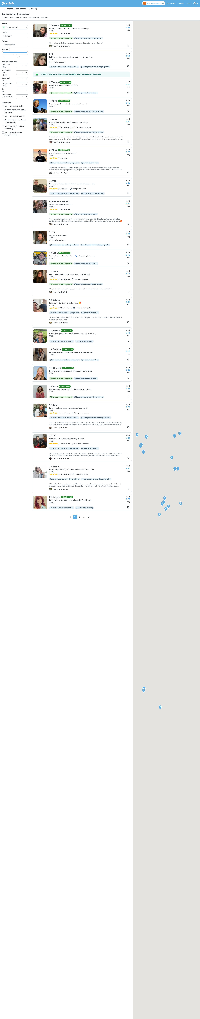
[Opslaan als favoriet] (128, 45)
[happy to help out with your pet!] (82, 212)
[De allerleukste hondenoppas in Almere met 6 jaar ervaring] (82, 373)
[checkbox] (3, 106)
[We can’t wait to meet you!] (82, 238)
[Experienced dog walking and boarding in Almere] (82, 447)
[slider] (2, 52)
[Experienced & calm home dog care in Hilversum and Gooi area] (82, 187)
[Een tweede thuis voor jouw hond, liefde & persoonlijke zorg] (82, 354)
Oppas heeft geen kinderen (14, 116)
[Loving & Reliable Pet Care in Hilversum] (82, 87)
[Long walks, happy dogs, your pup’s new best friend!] (82, 416)
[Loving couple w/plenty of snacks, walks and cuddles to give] (82, 477)
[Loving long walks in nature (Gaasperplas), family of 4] (82, 106)
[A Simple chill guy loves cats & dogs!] (82, 161)
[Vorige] (70, 517)
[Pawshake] (8, 3)
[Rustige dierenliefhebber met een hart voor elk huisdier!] (82, 281)
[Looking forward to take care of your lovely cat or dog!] (82, 35)
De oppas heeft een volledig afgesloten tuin (15, 121)
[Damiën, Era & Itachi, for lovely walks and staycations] (82, 130)
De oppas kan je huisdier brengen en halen (13, 133)
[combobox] (15, 27)
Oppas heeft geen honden (14, 106)
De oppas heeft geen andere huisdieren (15, 111)
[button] (163, 502)
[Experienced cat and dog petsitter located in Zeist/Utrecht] (82, 502)
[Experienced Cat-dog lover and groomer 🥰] (82, 311)
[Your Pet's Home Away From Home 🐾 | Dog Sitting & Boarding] (82, 258)
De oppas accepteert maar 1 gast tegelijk (15, 127)
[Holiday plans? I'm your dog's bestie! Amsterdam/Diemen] (82, 391)
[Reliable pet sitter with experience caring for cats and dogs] (82, 60)
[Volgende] (93, 517)
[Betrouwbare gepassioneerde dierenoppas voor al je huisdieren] (82, 336)
